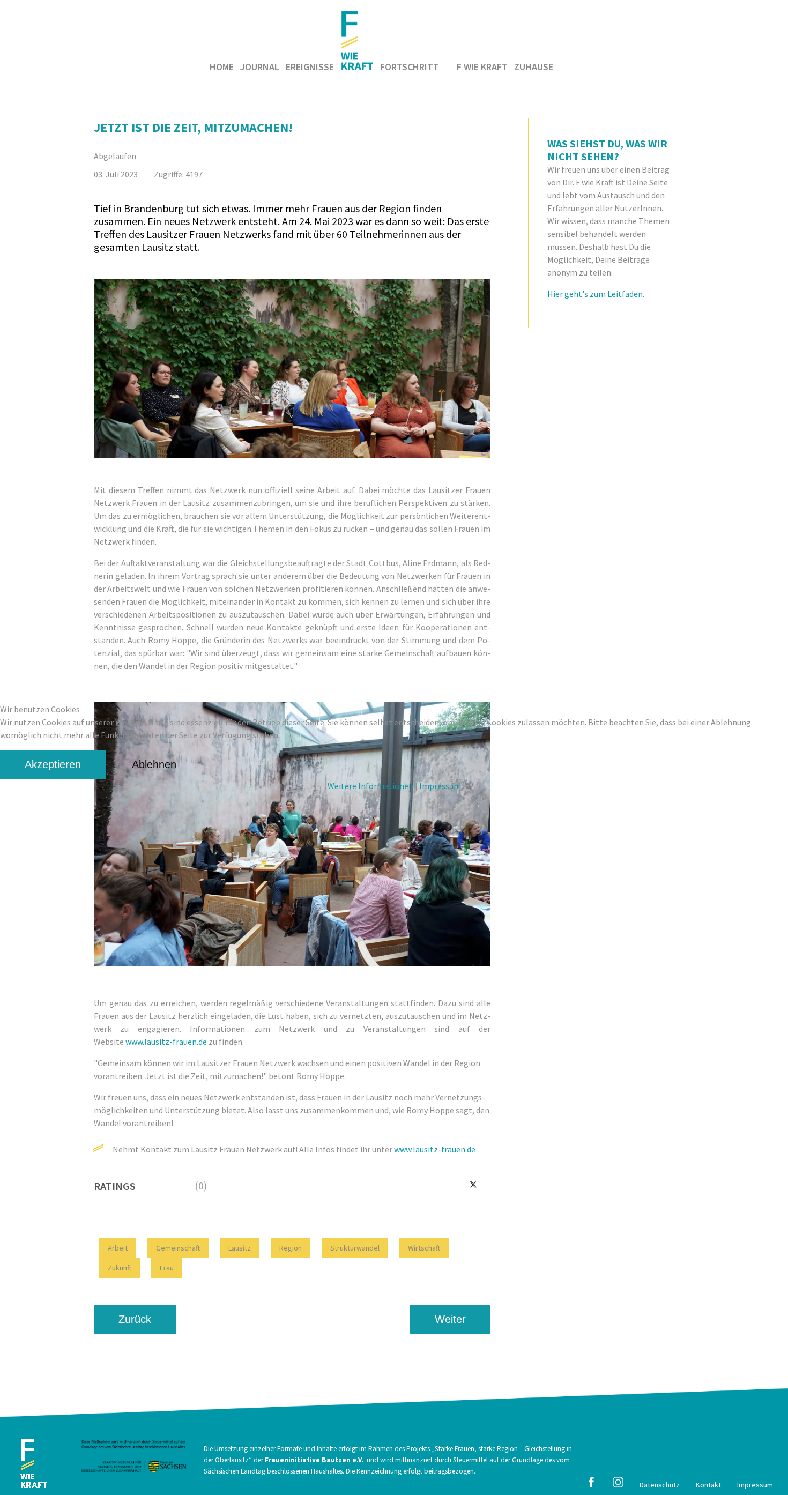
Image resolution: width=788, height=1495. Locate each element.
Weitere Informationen (370, 785)
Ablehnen (154, 764)
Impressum (440, 785)
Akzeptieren (53, 764)
